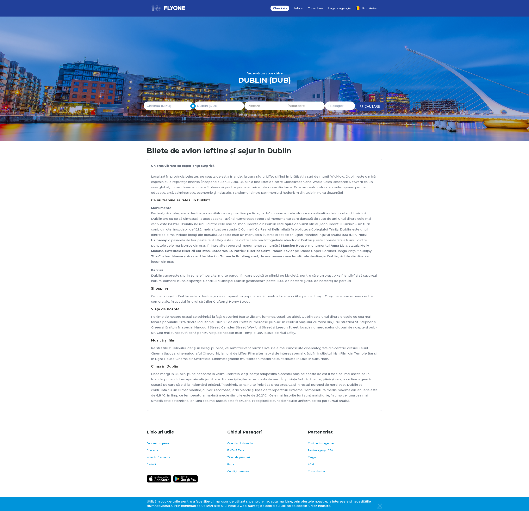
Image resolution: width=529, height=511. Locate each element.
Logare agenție (339, 8)
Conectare (315, 8)
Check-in (280, 8)
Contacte (152, 450)
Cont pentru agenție (321, 443)
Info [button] (297, 8)
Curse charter (316, 471)
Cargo (312, 457)
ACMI (311, 464)
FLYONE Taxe (235, 450)
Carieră (151, 464)
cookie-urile (170, 501)
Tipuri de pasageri (238, 457)
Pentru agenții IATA (320, 450)
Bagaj (231, 464)
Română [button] (368, 8)
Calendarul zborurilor (240, 443)
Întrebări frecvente (158, 457)
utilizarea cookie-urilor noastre (305, 506)
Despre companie (158, 443)
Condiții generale (238, 471)
